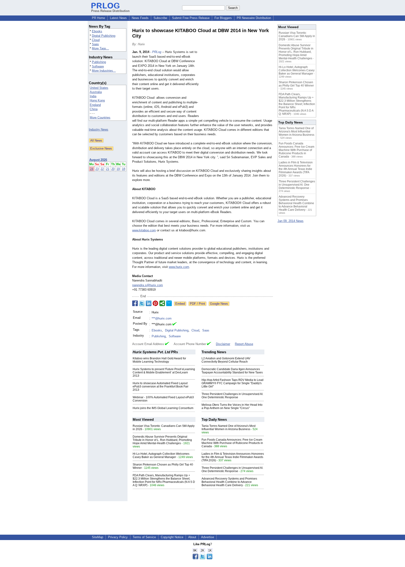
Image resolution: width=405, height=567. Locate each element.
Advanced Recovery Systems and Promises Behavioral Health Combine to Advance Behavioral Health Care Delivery (229, 482)
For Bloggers (223, 18)
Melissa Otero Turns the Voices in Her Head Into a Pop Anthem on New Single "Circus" (232, 406)
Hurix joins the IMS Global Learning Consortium (163, 408)
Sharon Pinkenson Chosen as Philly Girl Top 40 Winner (296, 84)
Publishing (99, 62)
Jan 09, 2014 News (291, 221)
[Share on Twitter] (142, 303)
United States (99, 88)
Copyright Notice (172, 537)
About (192, 537)
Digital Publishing (103, 36)
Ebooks (97, 31)
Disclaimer (223, 344)
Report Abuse (244, 344)
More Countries (100, 117)
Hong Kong (97, 100)
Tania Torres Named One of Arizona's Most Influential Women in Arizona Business (228, 427)
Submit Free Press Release (191, 18)
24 (91, 169)
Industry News (98, 129)
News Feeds (140, 18)
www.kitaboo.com (144, 230)
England (95, 105)
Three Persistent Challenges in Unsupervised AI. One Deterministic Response (232, 395)
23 (97, 169)
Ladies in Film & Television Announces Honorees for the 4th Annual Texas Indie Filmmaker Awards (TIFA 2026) (233, 457)
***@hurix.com (162, 318)
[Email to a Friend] (169, 303)
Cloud (96, 40)
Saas (95, 44)
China (94, 109)
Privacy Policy (118, 537)
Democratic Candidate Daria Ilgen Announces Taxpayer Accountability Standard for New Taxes (232, 371)
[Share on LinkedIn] (148, 303)
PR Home (98, 18)
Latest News (118, 18)
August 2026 (98, 159)
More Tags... (100, 48)
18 (123, 169)
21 (107, 169)
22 (102, 169)
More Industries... (104, 70)
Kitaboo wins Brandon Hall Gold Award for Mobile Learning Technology (159, 360)
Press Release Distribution (110, 11)
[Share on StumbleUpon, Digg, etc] (162, 303)
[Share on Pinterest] (155, 303)
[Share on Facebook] (135, 303)
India (93, 96)
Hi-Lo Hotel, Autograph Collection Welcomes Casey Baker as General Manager (161, 455)
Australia (96, 92)
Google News (219, 303)
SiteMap (97, 537)
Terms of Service (144, 537)
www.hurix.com (179, 267)
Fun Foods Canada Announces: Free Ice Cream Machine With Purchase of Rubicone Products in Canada (232, 443)
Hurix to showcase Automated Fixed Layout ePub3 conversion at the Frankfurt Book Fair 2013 (160, 386)
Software (98, 66)
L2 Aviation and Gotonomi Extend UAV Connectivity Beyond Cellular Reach (226, 360)
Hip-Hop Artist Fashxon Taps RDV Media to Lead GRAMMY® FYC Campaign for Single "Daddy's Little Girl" (232, 383)
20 (113, 169)
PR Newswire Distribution (254, 18)
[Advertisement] (237, 84)
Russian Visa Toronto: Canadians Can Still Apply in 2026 (297, 36)
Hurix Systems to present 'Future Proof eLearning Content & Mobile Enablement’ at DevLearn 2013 (164, 372)
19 (118, 169)
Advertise (207, 537)
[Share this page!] (202, 558)
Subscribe (160, 18)
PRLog (156, 52)
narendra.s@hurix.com (147, 285)
